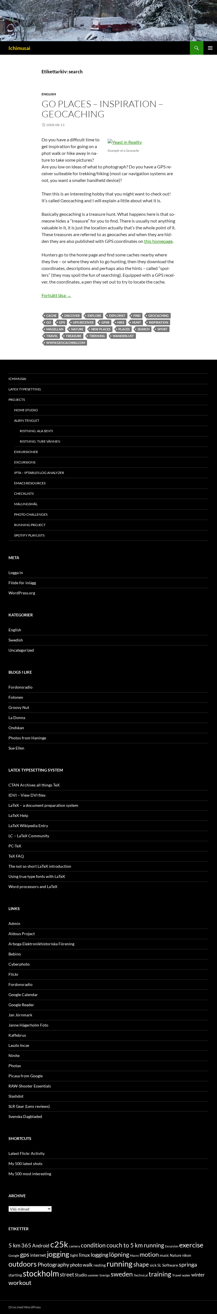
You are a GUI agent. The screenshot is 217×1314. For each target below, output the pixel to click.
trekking (97, 336)
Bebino (14, 954)
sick (153, 1265)
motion (149, 1254)
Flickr (13, 974)
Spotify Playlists (29, 535)
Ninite (13, 1055)
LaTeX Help (18, 815)
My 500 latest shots (25, 1163)
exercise (191, 1245)
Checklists (24, 493)
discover (72, 315)
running (120, 1263)
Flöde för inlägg (22, 582)
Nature (77, 329)
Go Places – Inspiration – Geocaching (102, 109)
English (49, 94)
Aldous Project (21, 933)
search (143, 329)
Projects (16, 399)
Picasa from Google (25, 1075)
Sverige (104, 1275)
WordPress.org (21, 592)
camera (74, 1246)
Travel (52, 336)
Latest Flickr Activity (26, 1153)
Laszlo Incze (18, 1045)
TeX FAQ (16, 856)
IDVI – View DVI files (26, 795)
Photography (53, 1264)
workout (19, 1282)
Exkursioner (26, 452)
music (164, 1255)
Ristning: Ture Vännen (40, 441)
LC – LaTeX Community (28, 835)
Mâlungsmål (26, 504)
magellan (54, 329)
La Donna (16, 717)
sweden (122, 1274)
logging (99, 1254)
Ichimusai (19, 48)
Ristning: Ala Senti (36, 431)
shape (141, 1264)
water (186, 1275)
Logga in (15, 572)
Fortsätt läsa (56, 295)
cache (51, 315)
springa (188, 1264)
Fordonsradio (20, 687)
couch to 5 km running (135, 1245)
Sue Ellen (16, 748)
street (67, 1274)
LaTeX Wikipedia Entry (28, 825)
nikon (186, 1255)
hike (120, 322)
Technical (141, 1275)
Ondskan (16, 727)
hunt (136, 322)
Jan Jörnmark (20, 1014)
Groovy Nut (18, 707)
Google (13, 1255)
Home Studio (26, 410)
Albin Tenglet (26, 420)
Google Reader (21, 1004)
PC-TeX (14, 845)
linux (84, 1255)
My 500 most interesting (29, 1173)
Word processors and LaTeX (32, 886)
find (136, 315)
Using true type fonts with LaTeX (36, 876)
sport (162, 329)
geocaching (158, 315)
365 (26, 1245)
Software (170, 1265)
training (160, 1274)
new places (100, 329)
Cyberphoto (19, 964)
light (74, 1255)
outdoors (22, 1264)
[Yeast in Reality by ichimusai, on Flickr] (125, 141)
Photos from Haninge (27, 737)
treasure (73, 336)
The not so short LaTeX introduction (39, 866)
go (48, 322)
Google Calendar (23, 994)
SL (159, 1265)
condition (93, 1245)
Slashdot (15, 1096)
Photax (14, 1065)
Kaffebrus (17, 1035)
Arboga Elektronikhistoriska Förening (41, 943)
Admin (14, 923)
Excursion (171, 1246)
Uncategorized (21, 650)
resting (100, 1265)
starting (15, 1275)
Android (40, 1246)
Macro (134, 1255)
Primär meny (210, 48)
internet (38, 1255)
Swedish (15, 640)
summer (93, 1275)
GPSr (105, 322)
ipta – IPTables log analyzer (39, 473)
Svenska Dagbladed (25, 1116)
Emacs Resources (29, 483)
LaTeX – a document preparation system (43, 805)
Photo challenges (30, 514)
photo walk (81, 1265)
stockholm (41, 1273)
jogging (58, 1254)
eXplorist (117, 315)
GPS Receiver (83, 322)
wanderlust (123, 336)
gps (62, 322)
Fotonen (15, 697)
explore (94, 315)
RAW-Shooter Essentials (29, 1086)
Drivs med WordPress (24, 1307)
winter (198, 1275)
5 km (14, 1245)
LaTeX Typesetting (24, 389)
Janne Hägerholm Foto (28, 1025)
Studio (81, 1274)
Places (124, 329)
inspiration (158, 322)
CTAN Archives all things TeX (34, 785)
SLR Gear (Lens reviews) (29, 1106)
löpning (119, 1254)
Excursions (24, 462)
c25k (59, 1244)
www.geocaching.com (65, 342)
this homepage (158, 241)
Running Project (29, 525)
